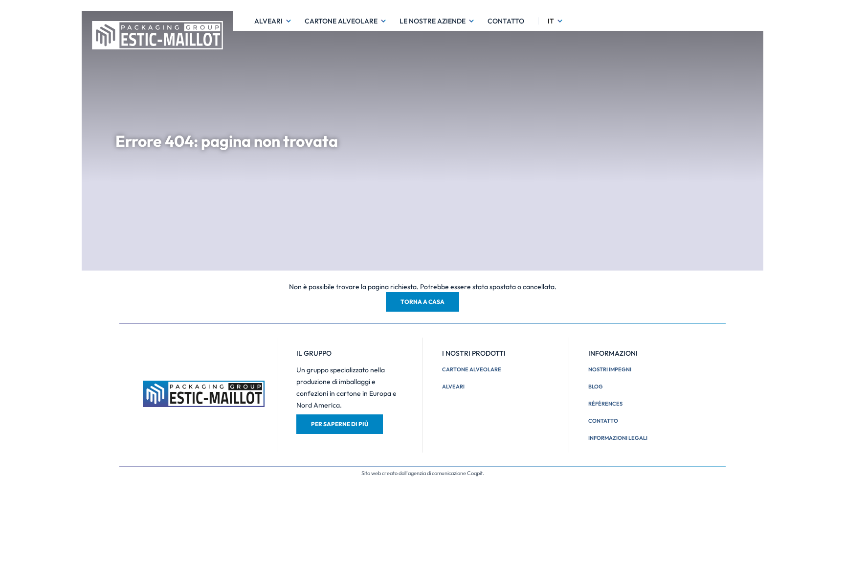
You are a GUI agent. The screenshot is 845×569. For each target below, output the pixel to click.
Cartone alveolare (341, 21)
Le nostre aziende (433, 21)
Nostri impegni (609, 369)
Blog (595, 386)
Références (605, 403)
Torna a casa (422, 301)
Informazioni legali (617, 437)
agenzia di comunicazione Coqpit (445, 473)
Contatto (506, 21)
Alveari (268, 21)
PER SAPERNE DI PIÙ (339, 424)
